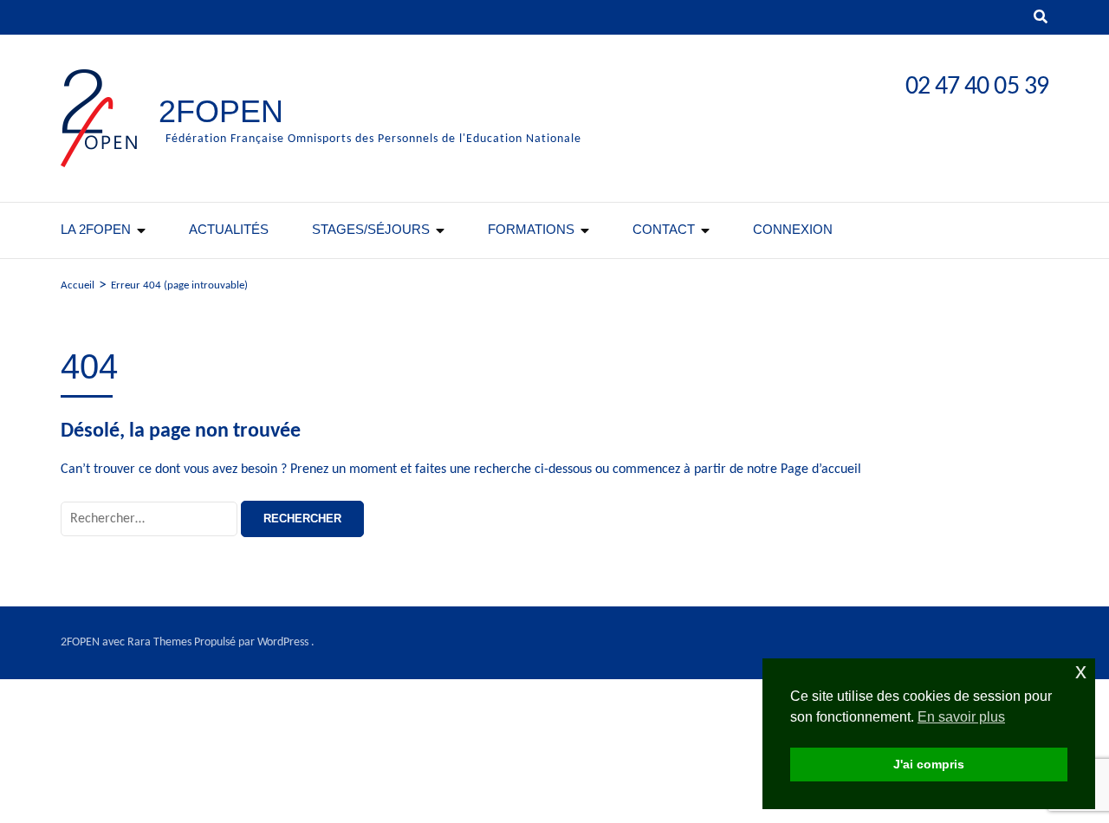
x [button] (1080, 671)
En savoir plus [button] (961, 717)
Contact (663, 229)
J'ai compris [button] (928, 764)
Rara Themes (159, 642)
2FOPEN (221, 111)
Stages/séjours (371, 229)
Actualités (229, 229)
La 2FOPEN (96, 229)
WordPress (282, 642)
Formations (531, 229)
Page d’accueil (821, 469)
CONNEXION (793, 229)
